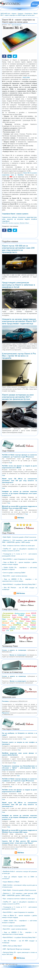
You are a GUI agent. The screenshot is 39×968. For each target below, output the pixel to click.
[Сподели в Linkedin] (9, 56)
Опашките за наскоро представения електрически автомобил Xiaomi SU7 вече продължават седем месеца (19, 321)
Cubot (21, 615)
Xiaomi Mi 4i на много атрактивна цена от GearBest (19, 174)
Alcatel (28, 613)
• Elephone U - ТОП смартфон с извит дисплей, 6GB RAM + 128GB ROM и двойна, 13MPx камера (19, 541)
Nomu (10, 625)
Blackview (6, 615)
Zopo (3, 630)
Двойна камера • (20, 613)
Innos (9, 619)
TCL (22, 627)
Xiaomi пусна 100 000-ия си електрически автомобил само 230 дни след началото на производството (18, 249)
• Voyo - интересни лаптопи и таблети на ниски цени (18, 545)
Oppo (25, 625)
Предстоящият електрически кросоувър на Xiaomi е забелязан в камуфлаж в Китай (18, 284)
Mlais (12, 623)
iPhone (16, 618)
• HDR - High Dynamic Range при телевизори (16, 949)
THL (28, 627)
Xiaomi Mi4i (26, 77)
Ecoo (34, 615)
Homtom (19, 617)
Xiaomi (33, 628)
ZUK (11, 630)
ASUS (33, 613)
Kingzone (25, 618)
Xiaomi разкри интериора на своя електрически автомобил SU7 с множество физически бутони (18, 396)
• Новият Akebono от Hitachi (10, 882)
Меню (35, 4)
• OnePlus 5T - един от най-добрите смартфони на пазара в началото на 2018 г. (19, 550)
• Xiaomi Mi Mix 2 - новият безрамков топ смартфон (18, 559)
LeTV (11, 621)
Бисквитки (36, 966)
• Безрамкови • (8, 613)
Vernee (18, 629)
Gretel (14, 617)
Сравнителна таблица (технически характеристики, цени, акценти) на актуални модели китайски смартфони (19, 219)
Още (10, 462)
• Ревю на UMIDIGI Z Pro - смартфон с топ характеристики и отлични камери (19, 580)
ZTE (7, 630)
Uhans (34, 627)
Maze (22, 621)
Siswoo (13, 627)
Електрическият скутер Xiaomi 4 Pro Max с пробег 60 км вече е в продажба (19, 355)
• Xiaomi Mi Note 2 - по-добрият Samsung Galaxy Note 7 (19, 584)
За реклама (11, 966)
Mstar (26, 623)
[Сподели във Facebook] (4, 56)
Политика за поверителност (24, 966)
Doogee (28, 615)
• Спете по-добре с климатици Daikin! (13, 572)
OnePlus (17, 624)
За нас (5, 966)
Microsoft (5, 623)
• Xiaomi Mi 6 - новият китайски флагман (14, 576)
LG (16, 621)
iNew (4, 619)
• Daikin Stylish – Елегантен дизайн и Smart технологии (19, 537)
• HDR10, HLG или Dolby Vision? (12, 946)
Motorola (20, 623)
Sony (19, 627)
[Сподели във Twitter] (15, 56)
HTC (26, 617)
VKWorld (26, 629)
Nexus (33, 622)
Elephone (6, 617)
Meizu (34, 621)
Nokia (4, 625)
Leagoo (33, 619)
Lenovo (4, 621)
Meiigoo (28, 621)
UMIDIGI (12, 628)
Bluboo (14, 615)
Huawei (33, 617)
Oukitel (33, 624)
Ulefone (5, 628)
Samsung (5, 626)
